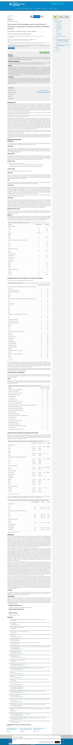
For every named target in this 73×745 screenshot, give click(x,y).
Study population (59, 25)
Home (16, 8)
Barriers (58, 43)
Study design (58, 22)
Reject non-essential (50, 742)
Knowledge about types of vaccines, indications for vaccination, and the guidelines (63, 40)
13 (16, 190)
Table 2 (9, 280)
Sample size (58, 30)
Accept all (57, 742)
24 (41, 577)
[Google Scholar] (13, 620)
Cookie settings (41, 742)
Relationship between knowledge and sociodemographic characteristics (63, 45)
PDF (42, 16)
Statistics (61, 17)
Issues (31, 8)
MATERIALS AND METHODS (58, 21)
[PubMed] (15, 636)
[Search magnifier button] (63, 4)
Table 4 (9, 435)
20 (50, 555)
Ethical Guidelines (37, 8)
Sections (55, 17)
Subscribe (50, 8)
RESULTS (55, 38)
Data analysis (59, 34)
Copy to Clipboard (11, 48)
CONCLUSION (56, 50)
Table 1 (34, 216)
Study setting (59, 24)
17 (40, 538)
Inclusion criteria (59, 27)
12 (36, 128)
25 (19, 582)
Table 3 (9, 380)
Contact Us (56, 8)
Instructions (44, 8)
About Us (20, 8)
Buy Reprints (37, 16)
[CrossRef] (12, 624)
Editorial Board (26, 8)
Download (66, 17)
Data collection (59, 33)
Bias (57, 31)
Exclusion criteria (59, 28)
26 (17, 584)
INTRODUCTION (56, 19)
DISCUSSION (56, 47)
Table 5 (40, 497)
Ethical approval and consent (61, 36)
